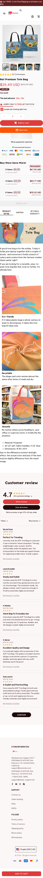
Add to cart (21, 874)
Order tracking (17, 799)
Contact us (16, 795)
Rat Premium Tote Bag (11, 559)
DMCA (13, 808)
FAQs (13, 804)
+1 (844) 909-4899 (19, 777)
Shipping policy (17, 828)
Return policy (16, 833)
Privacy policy (17, 820)
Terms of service (18, 824)
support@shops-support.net (23, 780)
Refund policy (16, 837)
